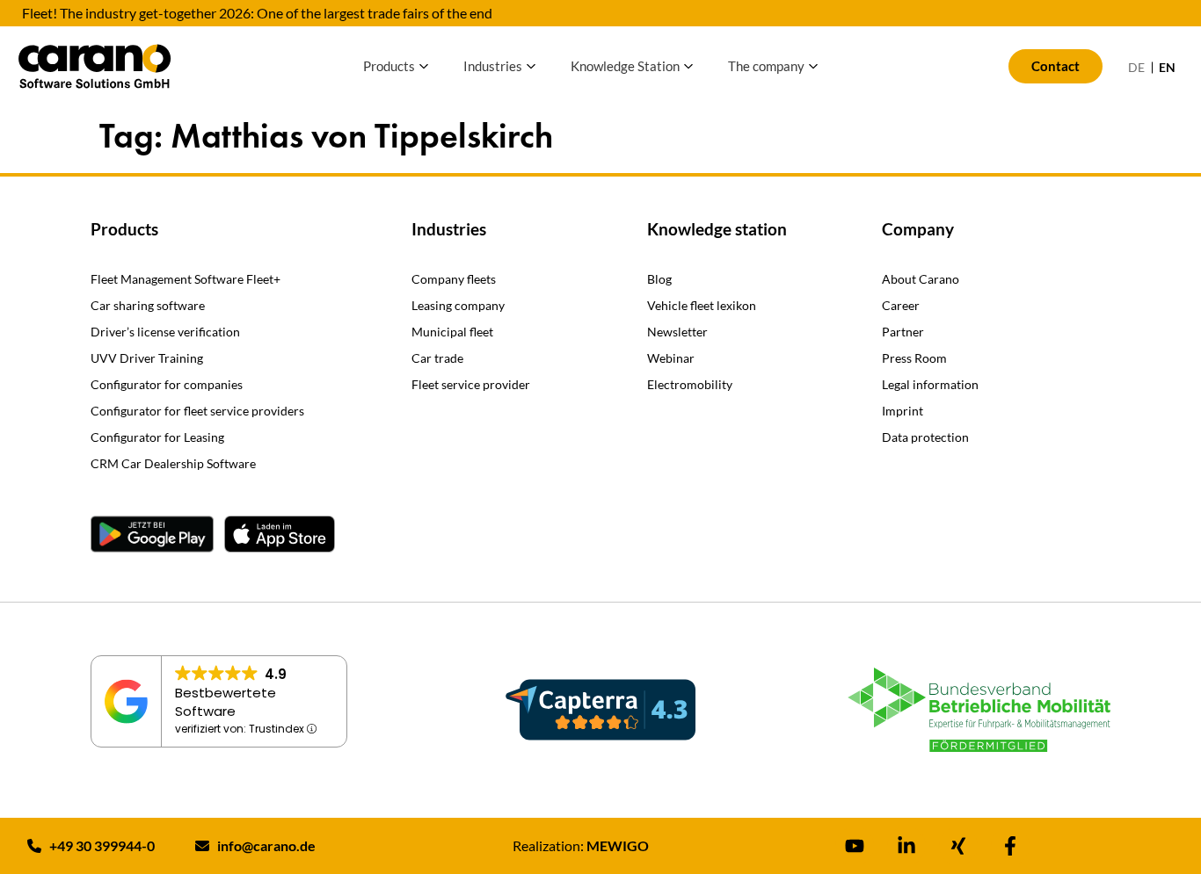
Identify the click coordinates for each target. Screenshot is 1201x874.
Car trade (437, 357)
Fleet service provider (470, 384)
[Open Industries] (531, 66)
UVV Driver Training (147, 357)
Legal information (930, 384)
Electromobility (689, 384)
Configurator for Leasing (157, 437)
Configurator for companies (167, 384)
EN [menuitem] (1167, 67)
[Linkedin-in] (906, 846)
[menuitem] (1136, 67)
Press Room (914, 357)
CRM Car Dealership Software (173, 463)
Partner (903, 331)
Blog (659, 278)
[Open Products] (423, 66)
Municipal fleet (452, 331)
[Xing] (958, 846)
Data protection (925, 437)
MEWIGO (617, 845)
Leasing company (458, 305)
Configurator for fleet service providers (197, 410)
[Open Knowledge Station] (688, 66)
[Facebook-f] (1010, 846)
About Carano (920, 278)
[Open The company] (813, 66)
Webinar (671, 357)
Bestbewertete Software (225, 701)
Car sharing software (148, 305)
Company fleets (453, 278)
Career (901, 305)
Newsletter (677, 331)
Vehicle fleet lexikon (701, 305)
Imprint (902, 410)
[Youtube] (854, 846)
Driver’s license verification (165, 331)
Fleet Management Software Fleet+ (185, 278)
